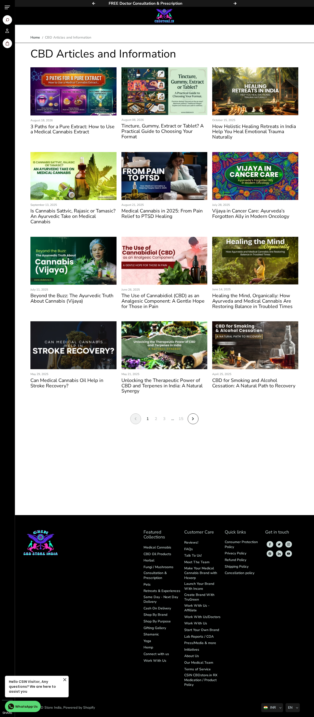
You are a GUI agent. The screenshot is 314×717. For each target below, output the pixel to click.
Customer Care (199, 532)
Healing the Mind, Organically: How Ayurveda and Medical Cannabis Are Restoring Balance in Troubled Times (252, 301)
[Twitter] (279, 544)
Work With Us (155, 660)
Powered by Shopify (79, 707)
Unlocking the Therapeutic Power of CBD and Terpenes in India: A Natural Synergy (162, 386)
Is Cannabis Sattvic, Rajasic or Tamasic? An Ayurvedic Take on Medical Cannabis (73, 216)
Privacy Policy (235, 553)
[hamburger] (7, 7)
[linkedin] (279, 553)
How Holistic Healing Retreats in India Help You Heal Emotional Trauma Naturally (254, 132)
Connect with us (156, 654)
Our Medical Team (198, 662)
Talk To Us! (193, 555)
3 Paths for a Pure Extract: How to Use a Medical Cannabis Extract (72, 129)
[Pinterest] (270, 553)
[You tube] (288, 553)
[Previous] (94, 3)
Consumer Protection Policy (241, 544)
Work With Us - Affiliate (196, 608)
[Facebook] (270, 544)
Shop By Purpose (157, 621)
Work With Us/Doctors (202, 617)
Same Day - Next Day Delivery (161, 599)
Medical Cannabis (157, 547)
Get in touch (277, 532)
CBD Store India (49, 707)
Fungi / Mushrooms (158, 567)
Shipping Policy (237, 566)
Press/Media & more (200, 643)
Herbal (149, 560)
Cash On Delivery (157, 608)
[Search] (7, 20)
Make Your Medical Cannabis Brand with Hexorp (200, 573)
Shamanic (151, 634)
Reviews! (191, 542)
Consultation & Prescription (155, 575)
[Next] (235, 3)
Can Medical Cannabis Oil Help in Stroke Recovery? (66, 383)
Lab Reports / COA (199, 636)
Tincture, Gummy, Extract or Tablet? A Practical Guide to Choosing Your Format (162, 131)
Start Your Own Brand (201, 630)
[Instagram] (288, 544)
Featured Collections (154, 535)
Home (35, 37)
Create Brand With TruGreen (199, 597)
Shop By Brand (155, 614)
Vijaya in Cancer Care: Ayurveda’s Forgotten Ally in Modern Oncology (250, 213)
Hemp (148, 647)
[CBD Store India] (164, 16)
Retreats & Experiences (162, 591)
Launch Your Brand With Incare (199, 586)
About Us (191, 656)
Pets (147, 584)
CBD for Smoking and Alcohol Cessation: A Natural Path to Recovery (253, 383)
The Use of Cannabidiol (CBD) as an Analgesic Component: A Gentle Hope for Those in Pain (163, 301)
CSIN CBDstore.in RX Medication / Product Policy (200, 680)
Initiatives (191, 649)
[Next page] (193, 418)
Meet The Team (196, 562)
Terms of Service (197, 669)
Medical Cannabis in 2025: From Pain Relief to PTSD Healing (162, 213)
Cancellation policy (239, 573)
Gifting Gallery (155, 628)
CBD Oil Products (157, 554)
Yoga (147, 641)
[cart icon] (7, 43)
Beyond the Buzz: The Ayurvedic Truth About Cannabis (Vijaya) (71, 298)
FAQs (188, 549)
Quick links (235, 532)
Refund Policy (235, 560)
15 (181, 419)
